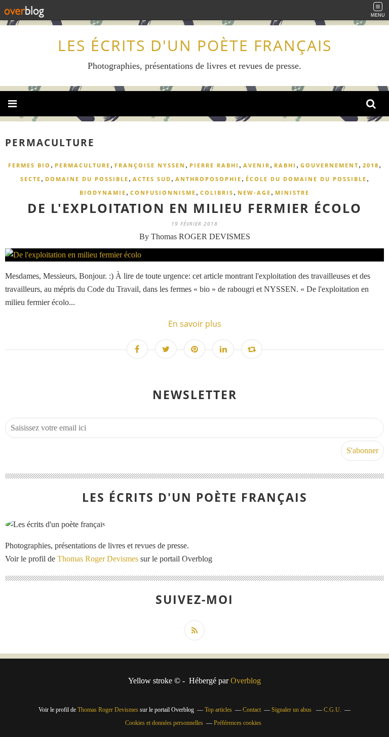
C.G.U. (332, 709)
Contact (252, 709)
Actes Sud (152, 179)
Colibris (217, 192)
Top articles (218, 709)
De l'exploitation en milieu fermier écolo (194, 207)
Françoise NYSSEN (149, 165)
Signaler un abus (292, 709)
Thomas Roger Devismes (97, 558)
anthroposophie (208, 179)
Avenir (256, 165)
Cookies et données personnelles (164, 722)
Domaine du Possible (87, 179)
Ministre (292, 192)
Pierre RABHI (214, 165)
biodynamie (103, 192)
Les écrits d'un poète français (195, 45)
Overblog (245, 680)
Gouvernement (329, 165)
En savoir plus (194, 323)
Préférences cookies (237, 722)
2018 (371, 165)
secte (30, 179)
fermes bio (29, 165)
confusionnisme (163, 192)
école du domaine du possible (306, 179)
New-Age (254, 192)
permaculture (82, 165)
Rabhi (285, 165)
